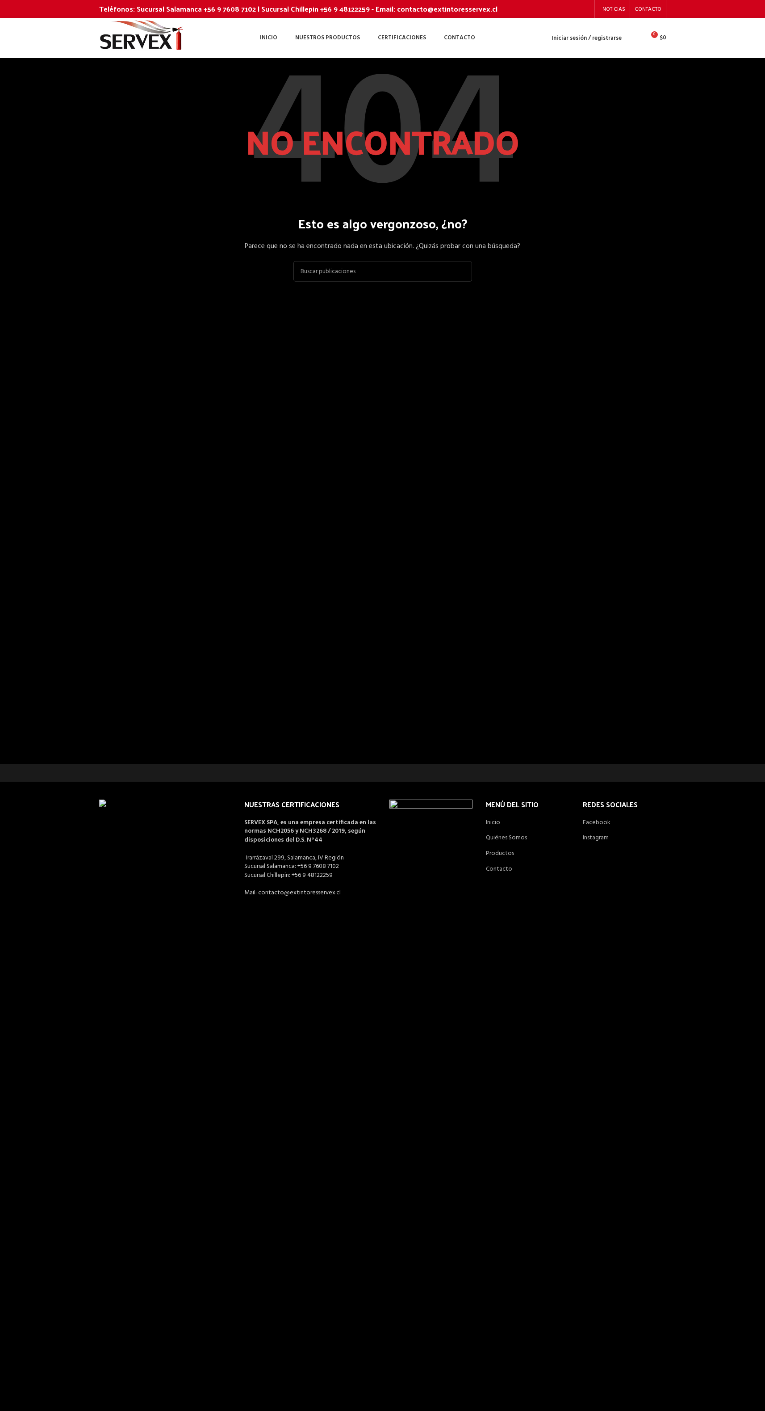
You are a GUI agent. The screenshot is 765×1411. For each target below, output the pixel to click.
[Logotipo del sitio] (141, 38)
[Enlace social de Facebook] (572, 9)
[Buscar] (634, 38)
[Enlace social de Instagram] (583, 9)
